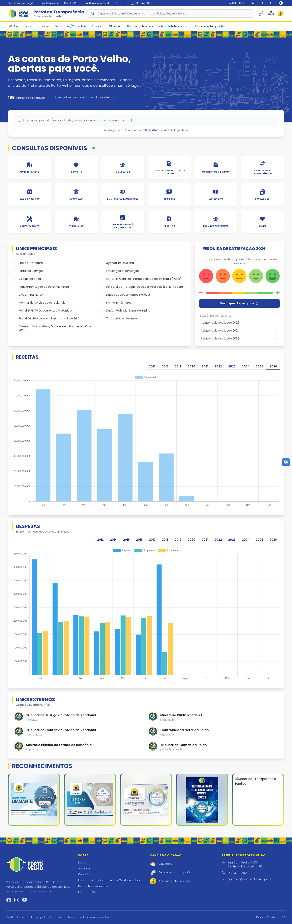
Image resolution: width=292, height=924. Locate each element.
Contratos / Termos (216, 171)
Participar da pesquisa (237, 303)
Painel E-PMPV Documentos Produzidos (46, 310)
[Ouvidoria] (271, 13)
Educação (76, 198)
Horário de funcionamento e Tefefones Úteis (158, 26)
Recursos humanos (215, 225)
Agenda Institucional (120, 263)
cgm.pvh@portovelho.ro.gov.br (249, 879)
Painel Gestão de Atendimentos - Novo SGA (49, 318)
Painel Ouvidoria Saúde (96, 3)
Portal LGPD (70, 3)
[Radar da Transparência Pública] (258, 800)
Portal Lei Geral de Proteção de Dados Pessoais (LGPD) (143, 279)
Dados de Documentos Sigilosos (128, 295)
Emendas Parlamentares (122, 198)
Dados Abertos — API (271, 917)
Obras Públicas (30, 225)
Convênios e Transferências (262, 172)
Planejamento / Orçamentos (122, 226)
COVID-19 (76, 171)
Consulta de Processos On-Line (169, 172)
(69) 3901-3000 (237, 873)
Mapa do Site (87, 892)
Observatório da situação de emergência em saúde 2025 (55, 328)
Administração (30, 171)
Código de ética (30, 279)
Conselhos (123, 171)
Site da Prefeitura (31, 263)
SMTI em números (118, 303)
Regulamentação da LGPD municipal (44, 287)
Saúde (262, 225)
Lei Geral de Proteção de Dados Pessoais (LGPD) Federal (145, 287)
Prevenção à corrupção (122, 271)
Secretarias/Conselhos (70, 26)
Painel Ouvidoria (49, 3)
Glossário (115, 26)
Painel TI (120, 3)
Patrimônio (76, 225)
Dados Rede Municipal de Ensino (128, 310)
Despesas (169, 198)
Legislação (216, 198)
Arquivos (97, 26)
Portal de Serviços (31, 271)
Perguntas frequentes (210, 26)
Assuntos (20, 26)
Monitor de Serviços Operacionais (42, 303)
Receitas (169, 225)
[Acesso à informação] (280, 13)
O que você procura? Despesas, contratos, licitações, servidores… (142, 13)
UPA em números (31, 295)
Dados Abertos (30, 198)
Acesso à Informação (22, 3)
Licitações (262, 198)
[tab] (152, 366)
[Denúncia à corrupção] (261, 13)
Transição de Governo (121, 318)
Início (45, 26)
